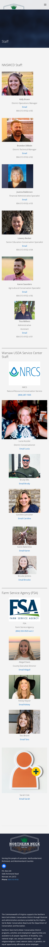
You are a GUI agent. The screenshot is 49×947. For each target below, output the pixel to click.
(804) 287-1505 (24, 395)
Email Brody (24, 483)
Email (24, 107)
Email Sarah (24, 799)
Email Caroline (24, 518)
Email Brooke (25, 579)
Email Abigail (24, 669)
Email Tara (24, 739)
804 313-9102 (13, 879)
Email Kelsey (24, 704)
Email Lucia (25, 448)
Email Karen (24, 550)
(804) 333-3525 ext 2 (24, 631)
